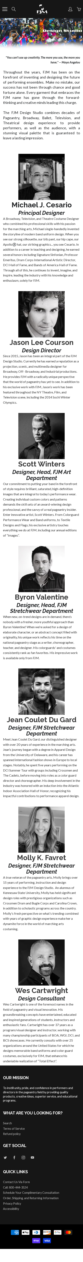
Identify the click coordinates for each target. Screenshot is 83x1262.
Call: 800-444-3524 (15, 1187)
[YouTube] (32, 1157)
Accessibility (11, 1208)
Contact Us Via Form (16, 1182)
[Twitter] (5, 1157)
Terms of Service (14, 1128)
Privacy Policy (12, 1203)
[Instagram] (23, 1157)
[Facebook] (14, 1157)
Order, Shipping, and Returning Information (31, 1198)
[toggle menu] (4, 9)
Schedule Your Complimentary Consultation (31, 1192)
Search (7, 1123)
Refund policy (12, 1134)
